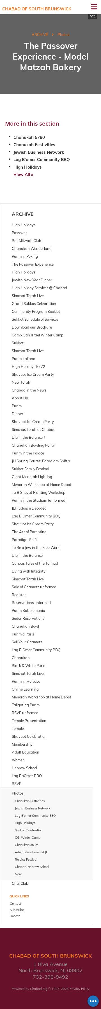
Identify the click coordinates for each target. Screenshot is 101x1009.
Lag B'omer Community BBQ (41, 159)
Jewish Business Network (38, 152)
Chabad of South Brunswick (36, 9)
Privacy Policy (79, 989)
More (18, 874)
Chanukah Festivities (34, 144)
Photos (63, 34)
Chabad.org (38, 989)
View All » (23, 174)
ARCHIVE (40, 34)
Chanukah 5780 (29, 137)
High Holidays (27, 167)
